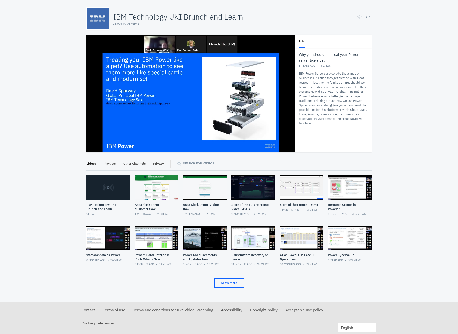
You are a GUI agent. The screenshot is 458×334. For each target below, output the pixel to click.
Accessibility (231, 310)
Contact (88, 310)
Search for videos (198, 163)
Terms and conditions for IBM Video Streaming (173, 310)
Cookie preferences (98, 323)
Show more (229, 283)
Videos (91, 164)
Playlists (110, 164)
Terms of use (114, 310)
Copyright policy (264, 310)
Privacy (158, 164)
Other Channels (134, 164)
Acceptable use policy (304, 310)
